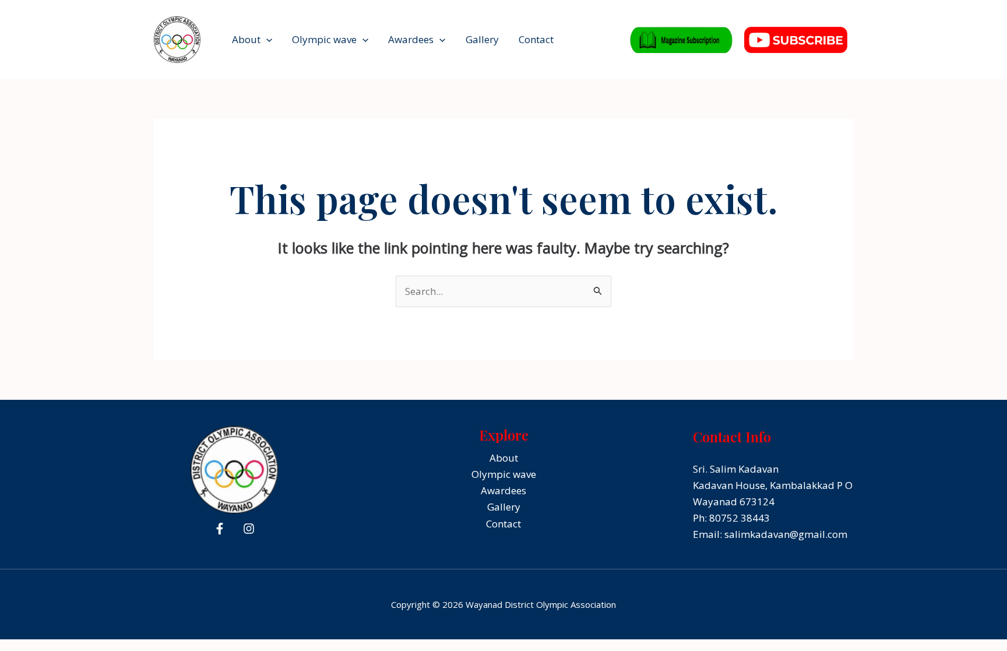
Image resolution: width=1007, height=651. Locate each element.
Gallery (482, 39)
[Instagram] (249, 528)
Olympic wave (324, 39)
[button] (266, 39)
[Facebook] (220, 528)
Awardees (411, 39)
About (246, 39)
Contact (536, 39)
